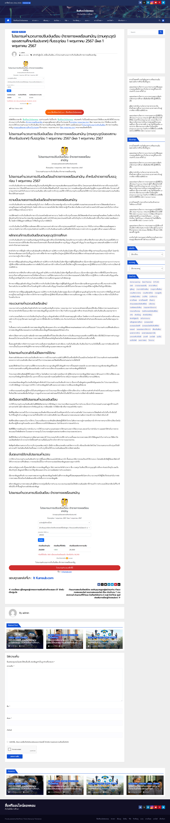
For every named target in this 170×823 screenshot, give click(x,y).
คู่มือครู (132, 289)
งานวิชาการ (11, 637)
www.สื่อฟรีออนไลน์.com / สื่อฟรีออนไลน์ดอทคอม (65, 112)
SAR (131, 286)
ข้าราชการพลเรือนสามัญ (34, 122)
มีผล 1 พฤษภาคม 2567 (67, 127)
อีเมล (9, 718)
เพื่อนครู (46, 20)
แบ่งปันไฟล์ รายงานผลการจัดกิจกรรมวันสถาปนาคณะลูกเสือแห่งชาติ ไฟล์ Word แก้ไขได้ (146, 238)
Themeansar (37, 819)
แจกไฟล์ (110, 20)
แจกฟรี (145, 337)
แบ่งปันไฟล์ (133, 340)
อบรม (87, 20)
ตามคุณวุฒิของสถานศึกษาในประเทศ (26, 127)
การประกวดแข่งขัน (141, 286)
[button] (159, 20)
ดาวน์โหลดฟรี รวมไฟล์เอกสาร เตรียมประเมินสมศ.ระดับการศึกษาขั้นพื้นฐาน (23, 642)
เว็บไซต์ (9, 730)
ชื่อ (8, 706)
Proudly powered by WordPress (14, 819)
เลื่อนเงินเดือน (22, 32)
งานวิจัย (144, 296)
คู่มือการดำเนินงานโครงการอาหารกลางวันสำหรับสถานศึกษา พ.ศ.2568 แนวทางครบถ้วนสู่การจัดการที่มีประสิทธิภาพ (145, 108)
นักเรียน (57, 20)
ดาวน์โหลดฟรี (143, 300)
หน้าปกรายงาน (145, 318)
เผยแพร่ (132, 329)
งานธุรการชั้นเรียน (156, 289)
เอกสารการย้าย (135, 333)
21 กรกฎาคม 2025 (96, 792)
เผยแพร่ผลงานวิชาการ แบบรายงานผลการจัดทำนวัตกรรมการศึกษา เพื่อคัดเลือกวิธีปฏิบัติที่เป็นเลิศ (104, 642)
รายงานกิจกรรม (135, 311)
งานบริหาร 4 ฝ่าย (135, 293)
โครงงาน (151, 340)
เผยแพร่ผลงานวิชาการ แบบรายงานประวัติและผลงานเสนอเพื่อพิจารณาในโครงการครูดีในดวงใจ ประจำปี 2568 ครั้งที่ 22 (64, 643)
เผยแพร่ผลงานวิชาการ (73, 635)
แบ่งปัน (159, 337)
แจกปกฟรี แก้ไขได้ (135, 337)
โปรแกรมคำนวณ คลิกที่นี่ (64, 568)
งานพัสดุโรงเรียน (135, 296)
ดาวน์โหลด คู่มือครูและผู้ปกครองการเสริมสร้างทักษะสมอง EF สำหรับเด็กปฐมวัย (36, 591)
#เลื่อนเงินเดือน (49, 55)
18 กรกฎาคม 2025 (136, 792)
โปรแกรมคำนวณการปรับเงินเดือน (93, 125)
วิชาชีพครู (76, 20)
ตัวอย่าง (152, 300)
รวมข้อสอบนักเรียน (135, 307)
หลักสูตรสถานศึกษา (136, 322)
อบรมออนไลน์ (148, 322)
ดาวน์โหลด (98, 20)
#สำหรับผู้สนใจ (38, 55)
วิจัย (66, 20)
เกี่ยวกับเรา (122, 20)
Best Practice (92, 637)
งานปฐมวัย (158, 293)
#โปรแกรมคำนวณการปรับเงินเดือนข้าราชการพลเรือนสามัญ (75, 55)
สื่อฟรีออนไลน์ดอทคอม (85, 11)
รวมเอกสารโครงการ (150, 307)
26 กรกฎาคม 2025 (16, 792)
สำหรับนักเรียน (147, 315)
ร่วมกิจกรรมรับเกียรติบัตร (150, 311)
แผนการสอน (142, 340)
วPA (131, 315)
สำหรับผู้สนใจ (15, 32)
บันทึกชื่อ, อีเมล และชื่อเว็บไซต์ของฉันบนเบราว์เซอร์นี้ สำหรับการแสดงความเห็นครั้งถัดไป (39, 742)
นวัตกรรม (152, 304)
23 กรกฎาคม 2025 (56, 792)
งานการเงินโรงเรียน (142, 289)
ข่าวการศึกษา (153, 286)
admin (23, 53)
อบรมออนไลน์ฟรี (135, 326)
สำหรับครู (18, 637)
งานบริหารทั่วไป (148, 293)
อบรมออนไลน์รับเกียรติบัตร (150, 326)
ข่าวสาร (35, 20)
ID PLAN (156, 282)
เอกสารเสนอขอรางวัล (53, 637)
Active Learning (135, 282)
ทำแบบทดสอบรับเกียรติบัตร (138, 304)
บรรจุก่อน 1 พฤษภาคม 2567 (79, 122)
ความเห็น (10, 666)
